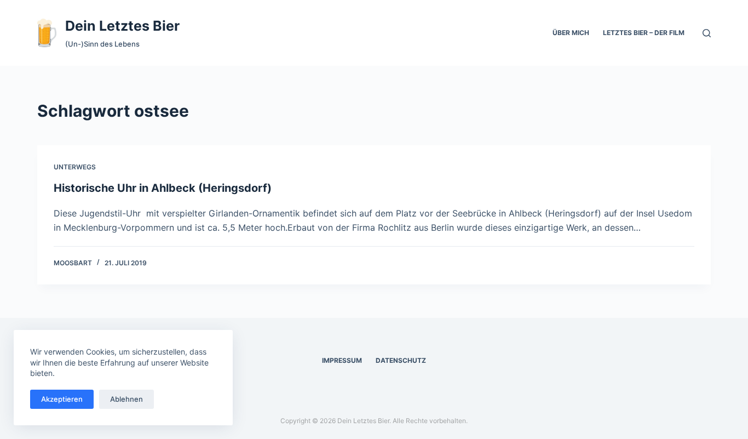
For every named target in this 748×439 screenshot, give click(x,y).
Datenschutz (401, 360)
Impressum (342, 360)
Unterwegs (75, 167)
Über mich (571, 32)
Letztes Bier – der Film (643, 32)
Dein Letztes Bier (122, 26)
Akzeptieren (62, 399)
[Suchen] (707, 33)
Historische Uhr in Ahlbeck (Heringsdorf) (163, 188)
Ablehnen (126, 399)
